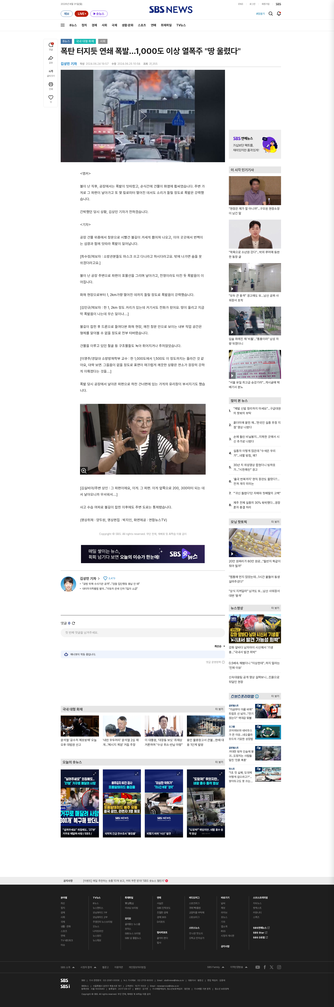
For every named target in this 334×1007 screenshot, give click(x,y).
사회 (104, 25)
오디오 (128, 917)
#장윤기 (260, 13)
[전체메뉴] (62, 25)
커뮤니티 (257, 912)
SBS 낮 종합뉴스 (133, 938)
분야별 (64, 896)
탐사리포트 (162, 931)
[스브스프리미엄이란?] (258, 696)
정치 (84, 25)
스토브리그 (194, 917)
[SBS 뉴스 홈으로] (171, 9)
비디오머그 (194, 896)
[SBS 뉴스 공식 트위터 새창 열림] (271, 967)
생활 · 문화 (66, 926)
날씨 (223, 903)
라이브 (224, 912)
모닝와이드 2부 (100, 917)
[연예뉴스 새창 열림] (255, 144)
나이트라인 (98, 931)
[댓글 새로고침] (73, 623)
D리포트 (161, 921)
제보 (223, 907)
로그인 (252, 4)
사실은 (160, 903)
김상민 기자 (88, 578)
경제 (94, 25)
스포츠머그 (194, 903)
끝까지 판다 (162, 938)
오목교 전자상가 (196, 938)
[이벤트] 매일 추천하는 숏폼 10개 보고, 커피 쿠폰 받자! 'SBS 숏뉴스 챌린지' (123, 880)
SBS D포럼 (259, 937)
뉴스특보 (97, 940)
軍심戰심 (129, 903)
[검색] (271, 14)
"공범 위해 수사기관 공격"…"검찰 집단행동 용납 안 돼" (111, 583)
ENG (240, 4)
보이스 (128, 928)
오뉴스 (96, 926)
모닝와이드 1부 (100, 912)
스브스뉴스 (194, 926)
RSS (223, 931)
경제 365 (161, 917)
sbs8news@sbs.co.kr (174, 980)
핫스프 (232, 768)
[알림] (279, 13)
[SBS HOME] (278, 4)
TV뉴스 (181, 25)
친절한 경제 (162, 912)
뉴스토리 (97, 935)
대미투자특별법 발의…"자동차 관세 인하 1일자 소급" (110, 588)
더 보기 (218, 708)
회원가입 (265, 4)
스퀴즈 (256, 917)
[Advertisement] (143, 684)
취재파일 (166, 25)
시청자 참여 (88, 968)
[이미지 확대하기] (84, 471)
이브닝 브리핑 (131, 907)
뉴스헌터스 (98, 907)
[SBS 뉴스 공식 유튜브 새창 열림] (257, 967)
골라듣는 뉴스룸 (132, 924)
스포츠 (142, 25)
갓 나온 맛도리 (196, 933)
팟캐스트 (257, 907)
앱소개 (224, 926)
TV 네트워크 (67, 940)
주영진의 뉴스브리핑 (102, 921)
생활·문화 (127, 25)
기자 (223, 921)
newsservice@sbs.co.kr (168, 986)
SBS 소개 (68, 968)
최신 (63, 903)
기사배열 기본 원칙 (202, 989)
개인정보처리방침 (137, 967)
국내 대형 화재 (85, 41)
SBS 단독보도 (163, 907)
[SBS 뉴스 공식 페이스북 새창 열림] (265, 967)
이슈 (63, 945)
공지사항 (225, 946)
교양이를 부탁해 (196, 912)
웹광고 (105, 967)
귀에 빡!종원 (195, 907)
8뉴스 (73, 25)
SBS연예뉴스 (260, 927)
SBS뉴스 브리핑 (133, 933)
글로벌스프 (234, 705)
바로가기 (225, 896)
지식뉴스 (257, 903)
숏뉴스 (224, 917)
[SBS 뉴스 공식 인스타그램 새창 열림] (279, 967)
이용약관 (118, 967)
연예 (153, 25)
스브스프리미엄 (260, 896)
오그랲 (232, 726)
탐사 (159, 942)
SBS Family (215, 967)
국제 (114, 25)
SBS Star (258, 932)
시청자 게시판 (227, 935)
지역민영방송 (239, 967)
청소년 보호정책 (222, 989)
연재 (159, 896)
